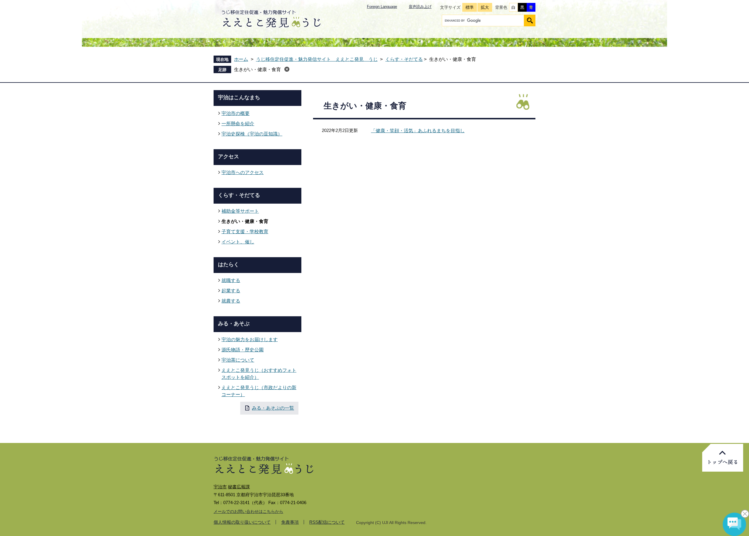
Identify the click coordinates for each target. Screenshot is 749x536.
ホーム (241, 59)
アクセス (228, 156)
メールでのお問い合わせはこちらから (248, 511)
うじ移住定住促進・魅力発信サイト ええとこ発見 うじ (317, 59)
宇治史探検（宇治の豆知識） (251, 133)
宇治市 (220, 486)
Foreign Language (382, 6)
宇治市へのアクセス (242, 172)
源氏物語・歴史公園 (242, 349)
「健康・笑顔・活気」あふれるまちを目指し (418, 130)
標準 (469, 7)
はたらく (228, 264)
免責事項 (290, 522)
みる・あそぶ (234, 324)
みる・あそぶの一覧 (273, 408)
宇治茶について (237, 360)
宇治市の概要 (235, 113)
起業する (230, 290)
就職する (230, 280)
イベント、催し (237, 241)
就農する (230, 300)
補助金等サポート (240, 211)
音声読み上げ (420, 6)
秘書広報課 (239, 486)
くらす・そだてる (404, 59)
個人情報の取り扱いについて (242, 522)
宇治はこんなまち (239, 97)
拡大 (485, 7)
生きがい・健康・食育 (257, 69)
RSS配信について (327, 522)
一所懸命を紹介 (237, 123)
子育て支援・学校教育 (244, 231)
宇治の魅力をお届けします (249, 339)
